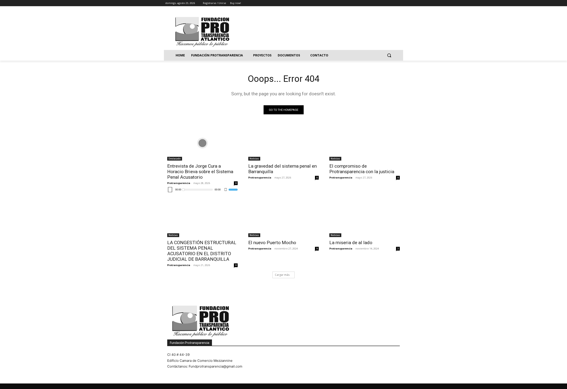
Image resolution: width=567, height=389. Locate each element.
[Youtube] (399, 3)
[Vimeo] (393, 3)
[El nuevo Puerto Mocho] (283, 219)
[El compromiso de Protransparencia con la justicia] (364, 143)
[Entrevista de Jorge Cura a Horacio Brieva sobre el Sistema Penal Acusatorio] (202, 143)
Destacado (175, 158)
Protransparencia (178, 183)
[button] (389, 55)
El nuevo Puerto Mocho (272, 242)
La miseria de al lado (350, 242)
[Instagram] (380, 3)
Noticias (254, 158)
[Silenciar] (225, 190)
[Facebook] (374, 3)
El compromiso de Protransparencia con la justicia (361, 168)
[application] (202, 189)
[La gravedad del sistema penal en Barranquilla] (283, 143)
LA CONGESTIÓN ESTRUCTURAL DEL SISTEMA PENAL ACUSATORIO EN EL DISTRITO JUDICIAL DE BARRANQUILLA (201, 251)
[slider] (233, 189)
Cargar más (282, 275)
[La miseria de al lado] (364, 219)
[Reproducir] (170, 189)
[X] (387, 3)
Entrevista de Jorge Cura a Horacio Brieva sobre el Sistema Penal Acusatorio (200, 171)
